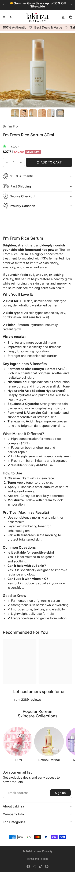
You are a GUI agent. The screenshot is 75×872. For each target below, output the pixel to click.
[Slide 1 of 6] (15, 113)
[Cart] (71, 17)
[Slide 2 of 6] (24, 113)
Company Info (13, 814)
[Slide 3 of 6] (33, 113)
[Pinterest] (47, 866)
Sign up (60, 793)
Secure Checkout (22, 196)
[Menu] (4, 17)
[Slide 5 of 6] (51, 113)
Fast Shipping (20, 186)
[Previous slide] (4, 5)
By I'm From (12, 126)
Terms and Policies (37, 858)
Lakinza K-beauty (42, 851)
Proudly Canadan (22, 206)
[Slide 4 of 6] (42, 113)
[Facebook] (28, 866)
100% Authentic (22, 176)
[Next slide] (71, 5)
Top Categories (14, 822)
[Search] (11, 17)
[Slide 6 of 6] (60, 113)
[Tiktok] (41, 866)
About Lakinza (13, 806)
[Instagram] (34, 866)
